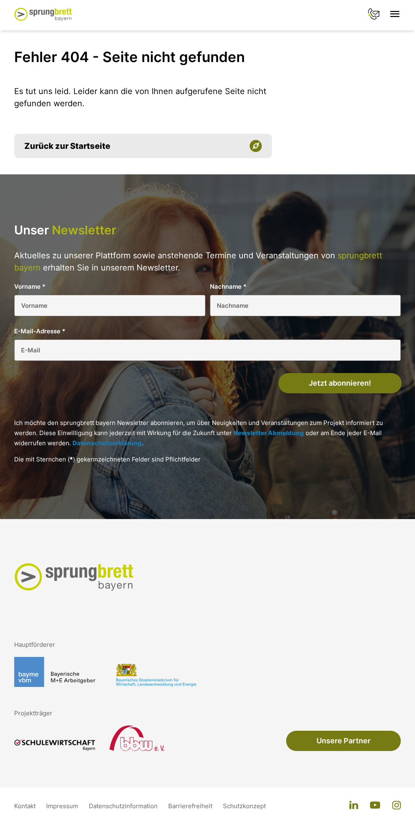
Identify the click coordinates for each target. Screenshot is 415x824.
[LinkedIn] (353, 806)
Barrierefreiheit (191, 806)
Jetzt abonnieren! (340, 383)
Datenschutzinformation (124, 806)
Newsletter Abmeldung (268, 433)
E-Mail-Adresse (39, 331)
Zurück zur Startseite (67, 146)
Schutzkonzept (244, 806)
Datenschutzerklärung (107, 443)
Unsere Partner (343, 740)
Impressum (63, 806)
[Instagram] (396, 806)
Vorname (29, 286)
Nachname (228, 286)
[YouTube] (375, 806)
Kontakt (25, 806)
